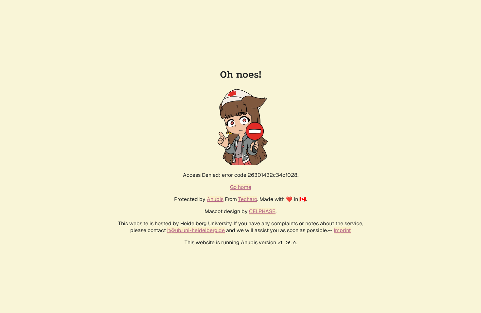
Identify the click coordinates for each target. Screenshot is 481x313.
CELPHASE (262, 211)
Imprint (342, 230)
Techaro (247, 199)
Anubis (215, 199)
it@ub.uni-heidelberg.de (196, 230)
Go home (240, 187)
